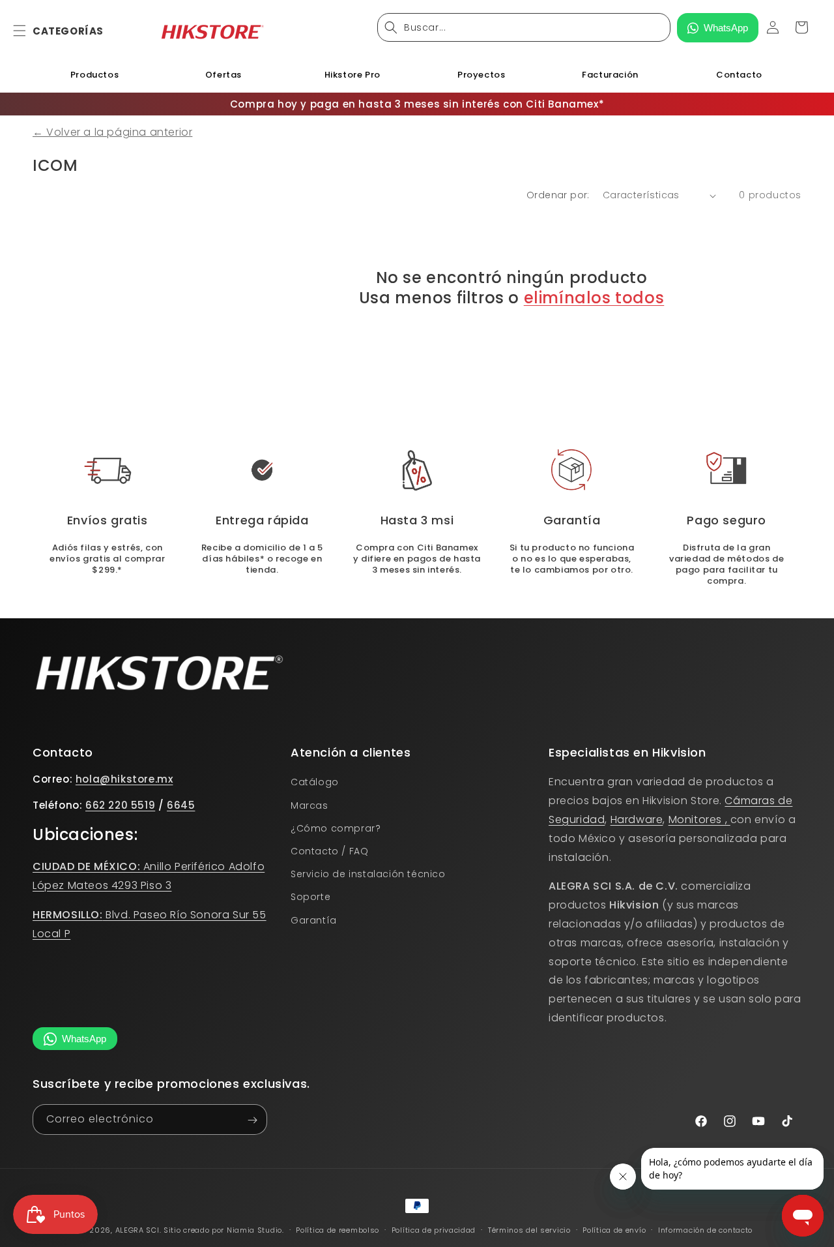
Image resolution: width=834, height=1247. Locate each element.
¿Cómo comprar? (336, 827)
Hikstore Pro (352, 74)
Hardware (637, 819)
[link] (417, 470)
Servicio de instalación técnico (368, 873)
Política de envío (614, 1229)
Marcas (309, 804)
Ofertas (223, 74)
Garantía (314, 919)
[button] (27, 30)
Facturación (610, 74)
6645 (181, 805)
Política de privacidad (434, 1229)
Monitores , (699, 819)
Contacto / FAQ (329, 851)
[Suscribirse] (252, 1120)
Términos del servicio (529, 1229)
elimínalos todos (594, 298)
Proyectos (481, 74)
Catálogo (315, 782)
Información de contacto (705, 1229)
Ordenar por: (558, 195)
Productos (94, 74)
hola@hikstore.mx (124, 779)
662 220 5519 (120, 805)
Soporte (310, 896)
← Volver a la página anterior (112, 132)
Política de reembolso (337, 1229)
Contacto (739, 74)
